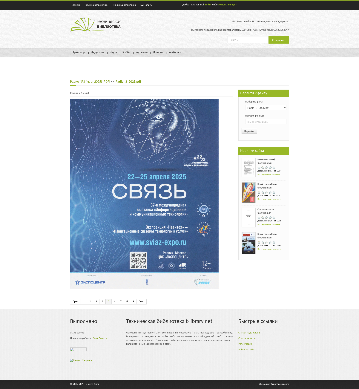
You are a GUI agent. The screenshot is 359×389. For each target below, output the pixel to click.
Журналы (142, 52)
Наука (113, 52)
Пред (75, 301)
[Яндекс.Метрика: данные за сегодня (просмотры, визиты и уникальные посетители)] (81, 360)
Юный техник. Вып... (267, 184)
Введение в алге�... (267, 159)
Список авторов (247, 338)
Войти (208, 4)
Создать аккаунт (227, 4)
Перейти (249, 131)
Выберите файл (254, 101)
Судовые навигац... (266, 209)
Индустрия (98, 52)
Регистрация (245, 344)
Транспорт (79, 52)
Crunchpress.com (280, 384)
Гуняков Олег (92, 384)
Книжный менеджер (124, 5)
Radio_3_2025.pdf (128, 82)
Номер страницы (254, 115)
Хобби (126, 52)
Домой (76, 5)
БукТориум (146, 5)
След (141, 301)
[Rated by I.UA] (78, 350)
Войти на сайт (246, 349)
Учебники (175, 52)
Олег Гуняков (100, 338)
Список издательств (249, 332)
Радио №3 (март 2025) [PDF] (90, 82)
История (158, 52)
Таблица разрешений (96, 5)
